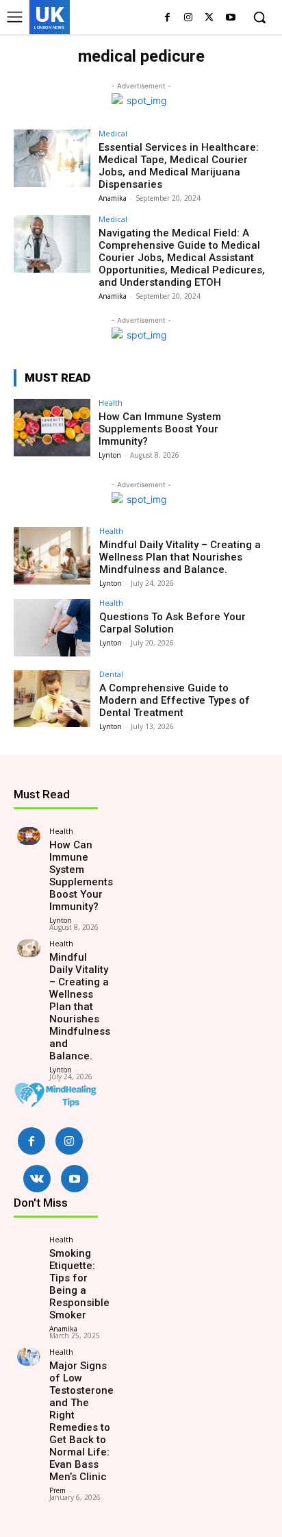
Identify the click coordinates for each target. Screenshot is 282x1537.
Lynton (110, 455)
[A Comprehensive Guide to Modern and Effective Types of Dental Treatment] (52, 699)
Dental (111, 674)
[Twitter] (209, 18)
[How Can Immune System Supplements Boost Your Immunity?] (52, 427)
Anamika (113, 198)
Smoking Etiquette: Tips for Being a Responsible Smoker (79, 1284)
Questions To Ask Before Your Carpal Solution (172, 623)
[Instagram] (188, 18)
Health (111, 402)
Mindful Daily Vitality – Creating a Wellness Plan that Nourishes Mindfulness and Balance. (180, 557)
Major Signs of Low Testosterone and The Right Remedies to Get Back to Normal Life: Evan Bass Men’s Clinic (81, 1421)
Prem (57, 1490)
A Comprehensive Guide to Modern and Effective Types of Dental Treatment (174, 700)
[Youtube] (230, 18)
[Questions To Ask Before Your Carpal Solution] (52, 627)
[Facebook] (167, 18)
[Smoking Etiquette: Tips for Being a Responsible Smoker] (28, 1244)
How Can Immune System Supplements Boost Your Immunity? (160, 428)
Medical (113, 133)
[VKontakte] (37, 1178)
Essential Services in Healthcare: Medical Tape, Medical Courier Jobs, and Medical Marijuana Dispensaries (179, 165)
